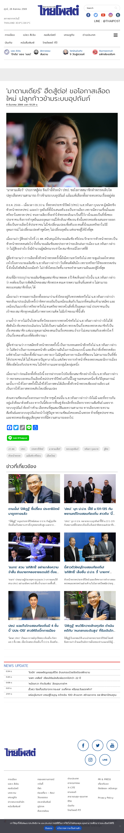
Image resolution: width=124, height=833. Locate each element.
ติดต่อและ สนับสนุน (107, 788)
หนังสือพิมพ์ (27, 43)
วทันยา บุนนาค (91, 448)
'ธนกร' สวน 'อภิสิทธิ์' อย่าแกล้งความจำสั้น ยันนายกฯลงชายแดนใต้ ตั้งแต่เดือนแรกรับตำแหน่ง (33, 572)
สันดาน (44, 54)
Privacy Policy (106, 797)
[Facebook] (88, 15)
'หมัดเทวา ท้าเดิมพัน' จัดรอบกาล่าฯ (47, 684)
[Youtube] (103, 15)
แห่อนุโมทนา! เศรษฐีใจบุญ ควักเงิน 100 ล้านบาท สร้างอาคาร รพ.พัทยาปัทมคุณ (72, 695)
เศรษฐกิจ (69, 35)
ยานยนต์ (72, 792)
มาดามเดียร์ (54, 448)
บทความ (12, 793)
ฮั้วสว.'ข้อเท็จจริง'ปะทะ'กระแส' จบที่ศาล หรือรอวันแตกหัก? (60, 689)
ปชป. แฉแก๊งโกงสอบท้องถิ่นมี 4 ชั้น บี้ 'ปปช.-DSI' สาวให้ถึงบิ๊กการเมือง (33, 628)
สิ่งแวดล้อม (43, 811)
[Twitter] (95, 15)
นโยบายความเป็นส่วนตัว (68, 828)
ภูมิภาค (40, 806)
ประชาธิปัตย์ (37, 448)
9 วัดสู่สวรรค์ (77, 54)
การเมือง (10, 35)
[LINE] (105, 759)
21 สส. (11, 448)
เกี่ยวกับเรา (103, 784)
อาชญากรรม (74, 783)
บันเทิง (8, 43)
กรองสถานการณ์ (45, 779)
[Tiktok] (118, 15)
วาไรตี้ (40, 784)
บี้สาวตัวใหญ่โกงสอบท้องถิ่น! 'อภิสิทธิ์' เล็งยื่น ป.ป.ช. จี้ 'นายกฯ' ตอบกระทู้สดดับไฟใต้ (87, 572)
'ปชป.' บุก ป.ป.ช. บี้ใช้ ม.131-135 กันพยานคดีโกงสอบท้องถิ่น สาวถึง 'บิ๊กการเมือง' (88, 513)
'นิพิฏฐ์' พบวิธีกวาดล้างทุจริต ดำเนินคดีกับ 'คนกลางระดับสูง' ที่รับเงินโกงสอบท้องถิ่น (89, 630)
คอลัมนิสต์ (50, 35)
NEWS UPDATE (16, 665)
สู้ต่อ (106, 448)
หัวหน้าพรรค (14, 455)
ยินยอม (48, 828)
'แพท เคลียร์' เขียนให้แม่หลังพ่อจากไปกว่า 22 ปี (54, 678)
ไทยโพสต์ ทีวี (50, 43)
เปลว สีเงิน (29, 35)
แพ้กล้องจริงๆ (107, 54)
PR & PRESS (104, 779)
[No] (120, 826)
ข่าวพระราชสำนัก (16, 802)
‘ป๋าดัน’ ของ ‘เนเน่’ (21, 54)
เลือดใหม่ (51, 455)
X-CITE (71, 787)
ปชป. (23, 448)
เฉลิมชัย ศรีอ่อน (33, 455)
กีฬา (39, 788)
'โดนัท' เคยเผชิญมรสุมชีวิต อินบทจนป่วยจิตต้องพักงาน (59, 672)
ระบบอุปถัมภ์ (72, 448)
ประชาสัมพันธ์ (44, 802)
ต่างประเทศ (89, 35)
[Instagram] (110, 15)
